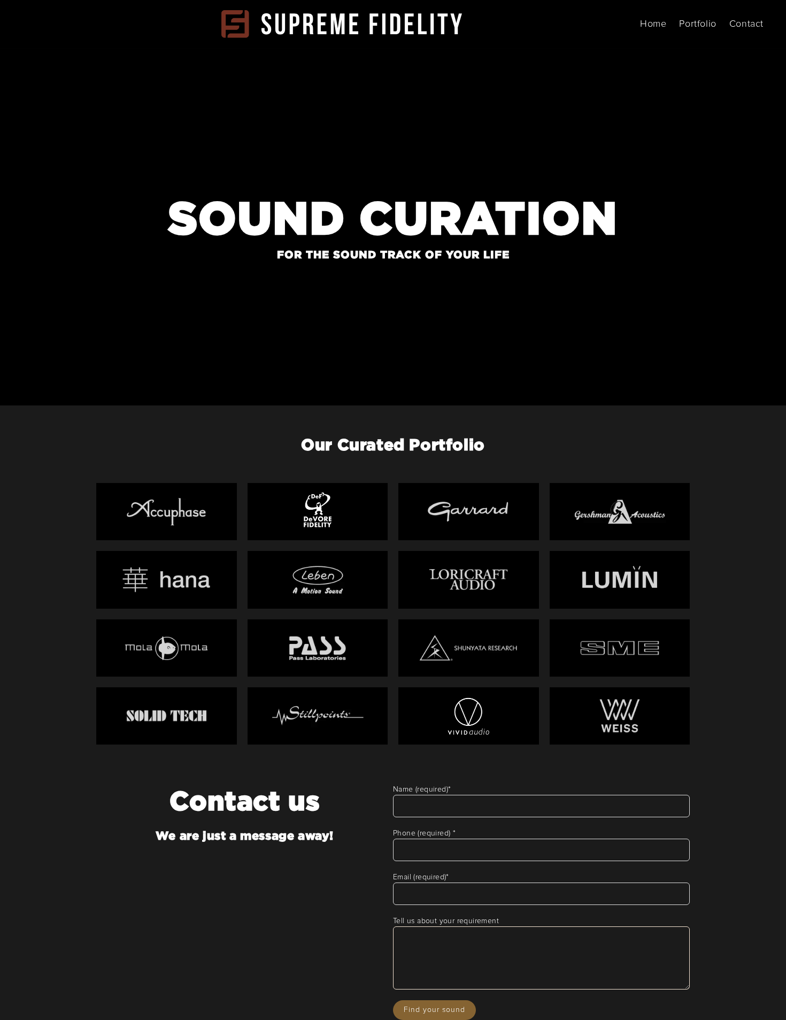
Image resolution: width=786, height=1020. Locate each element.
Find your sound (434, 1010)
